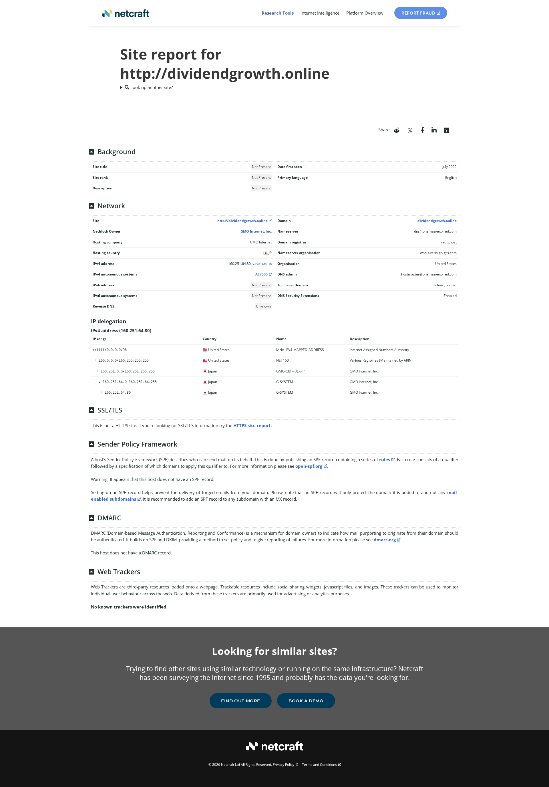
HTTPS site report (252, 425)
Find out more (240, 700)
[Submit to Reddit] (396, 130)
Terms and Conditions (319, 764)
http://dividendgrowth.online (242, 220)
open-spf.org (308, 466)
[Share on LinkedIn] (434, 130)
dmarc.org (385, 539)
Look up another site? (151, 87)
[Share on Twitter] (410, 130)
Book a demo (306, 700)
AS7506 (261, 274)
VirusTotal (259, 264)
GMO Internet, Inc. (256, 231)
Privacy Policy (283, 764)
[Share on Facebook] (422, 130)
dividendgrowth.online (437, 220)
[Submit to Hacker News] (446, 130)
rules (384, 459)
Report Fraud (418, 13)
